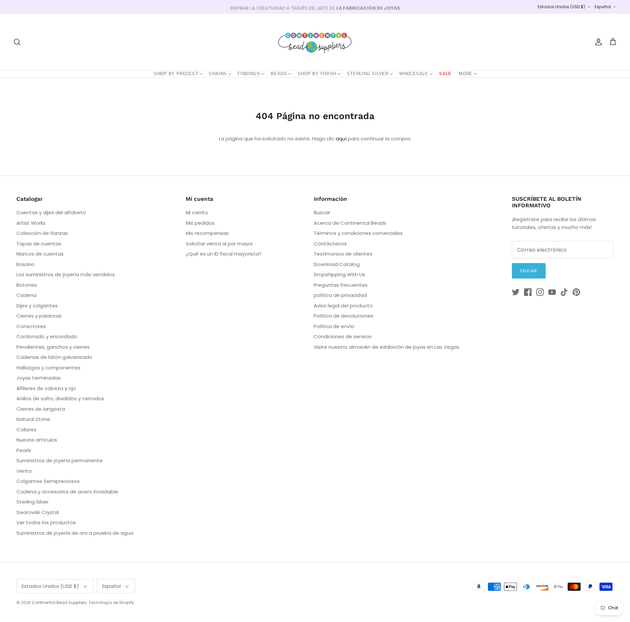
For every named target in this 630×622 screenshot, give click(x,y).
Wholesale (413, 73)
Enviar (528, 271)
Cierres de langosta (40, 408)
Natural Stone (33, 419)
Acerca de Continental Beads (350, 222)
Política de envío (334, 326)
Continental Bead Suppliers (59, 602)
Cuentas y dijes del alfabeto (51, 212)
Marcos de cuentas (40, 253)
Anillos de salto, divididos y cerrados (60, 398)
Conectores (31, 326)
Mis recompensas (207, 233)
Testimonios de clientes (343, 253)
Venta (24, 470)
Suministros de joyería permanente (59, 460)
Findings (249, 73)
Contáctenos (330, 243)
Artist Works (31, 222)
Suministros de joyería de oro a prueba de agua (74, 532)
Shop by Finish (317, 73)
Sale (445, 73)
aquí (341, 138)
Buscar (322, 212)
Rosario (25, 264)
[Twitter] (515, 292)
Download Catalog (337, 264)
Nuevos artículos (36, 439)
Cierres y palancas (39, 315)
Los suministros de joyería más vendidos (65, 274)
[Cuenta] (597, 42)
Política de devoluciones (343, 315)
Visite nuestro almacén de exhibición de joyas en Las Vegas (386, 346)
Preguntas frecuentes (341, 284)
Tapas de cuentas (38, 243)
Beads (279, 73)
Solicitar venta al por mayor (219, 243)
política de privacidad (340, 295)
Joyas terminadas (38, 377)
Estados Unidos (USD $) (561, 7)
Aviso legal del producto (343, 305)
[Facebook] (528, 292)
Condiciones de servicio (343, 336)
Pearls (23, 450)
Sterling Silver (367, 73)
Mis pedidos (200, 222)
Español (603, 7)
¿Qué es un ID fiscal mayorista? (224, 253)
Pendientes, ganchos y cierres (53, 346)
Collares (26, 429)
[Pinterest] (576, 292)
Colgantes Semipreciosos (48, 481)
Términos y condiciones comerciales (358, 233)
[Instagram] (540, 292)
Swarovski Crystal (37, 512)
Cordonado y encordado (46, 336)
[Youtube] (552, 292)
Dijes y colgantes (37, 305)
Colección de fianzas (42, 233)
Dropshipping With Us (339, 274)
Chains (218, 73)
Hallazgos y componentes (48, 367)
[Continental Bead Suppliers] (315, 42)
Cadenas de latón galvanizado (54, 357)
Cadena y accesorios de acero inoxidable (67, 491)
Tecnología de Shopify (111, 602)
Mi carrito (197, 212)
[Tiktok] (564, 292)
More (465, 73)
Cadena (26, 295)
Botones (26, 284)
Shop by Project (176, 73)
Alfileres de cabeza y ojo (46, 388)
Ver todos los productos (46, 522)
